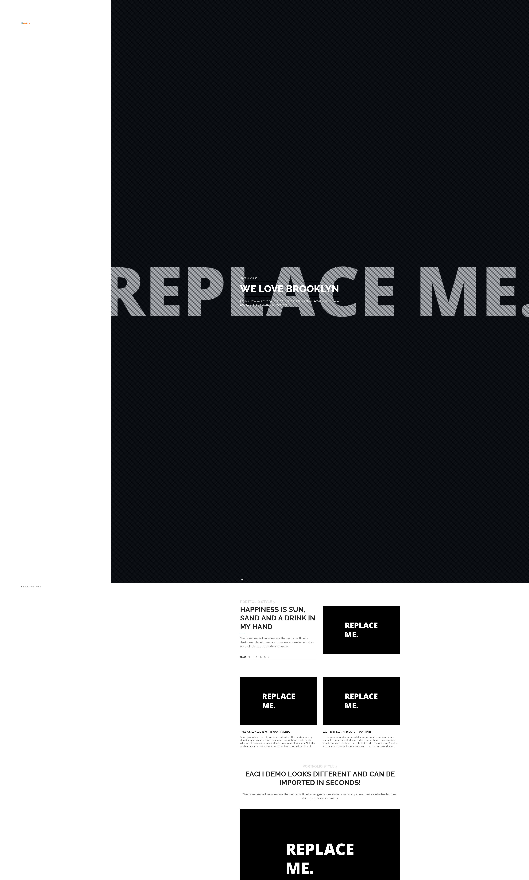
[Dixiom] (25, 23)
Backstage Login (32, 586)
